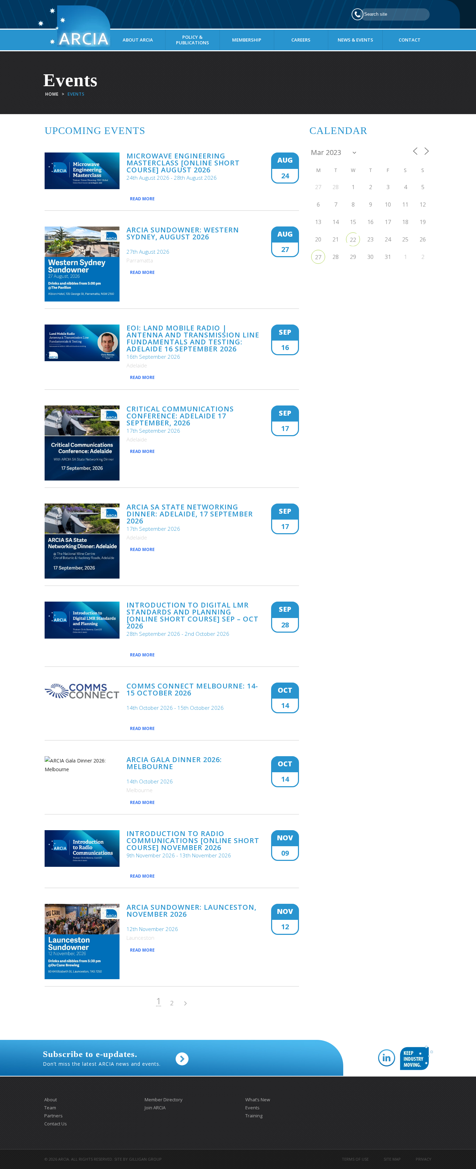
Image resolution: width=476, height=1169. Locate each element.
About (50, 1099)
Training (253, 1115)
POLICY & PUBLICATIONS (192, 40)
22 (353, 240)
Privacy (423, 1159)
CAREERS (300, 40)
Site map (392, 1159)
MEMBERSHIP (246, 40)
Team (50, 1107)
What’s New (257, 1099)
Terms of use (355, 1159)
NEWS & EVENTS (355, 40)
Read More (142, 199)
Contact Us (55, 1123)
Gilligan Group (145, 1159)
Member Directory (164, 1099)
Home (52, 94)
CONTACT (410, 40)
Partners (53, 1115)
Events (252, 1107)
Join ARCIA (155, 1107)
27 (318, 257)
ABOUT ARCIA (138, 40)
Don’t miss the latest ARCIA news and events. (102, 1058)
